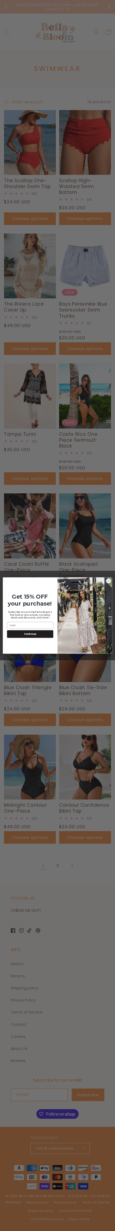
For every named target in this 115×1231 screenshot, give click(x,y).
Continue (30, 634)
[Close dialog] (108, 581)
